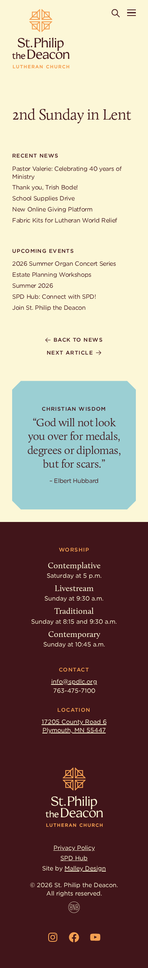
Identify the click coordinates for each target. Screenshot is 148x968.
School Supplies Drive (43, 198)
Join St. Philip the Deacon (49, 307)
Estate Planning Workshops (51, 274)
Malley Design (85, 868)
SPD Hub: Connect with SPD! (54, 296)
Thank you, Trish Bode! (45, 187)
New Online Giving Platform (52, 209)
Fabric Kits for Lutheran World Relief (64, 220)
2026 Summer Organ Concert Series (64, 263)
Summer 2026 (32, 285)
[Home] (40, 39)
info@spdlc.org (74, 681)
